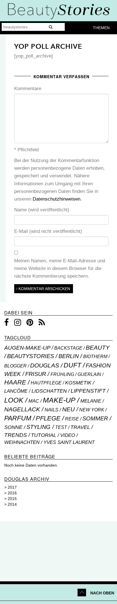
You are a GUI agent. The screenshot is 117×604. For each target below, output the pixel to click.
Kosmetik (78, 383)
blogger (15, 365)
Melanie (90, 401)
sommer (95, 418)
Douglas (44, 365)
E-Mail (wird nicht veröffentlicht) (48, 231)
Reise (72, 418)
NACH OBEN (102, 593)
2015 (12, 498)
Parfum (17, 418)
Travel (80, 427)
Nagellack (22, 409)
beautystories (30, 356)
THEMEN (101, 27)
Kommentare (27, 88)
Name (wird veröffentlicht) (41, 209)
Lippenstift (88, 391)
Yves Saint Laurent (69, 442)
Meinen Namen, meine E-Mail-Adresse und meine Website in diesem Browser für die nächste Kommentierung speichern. (59, 268)
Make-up (59, 400)
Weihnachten (21, 442)
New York (91, 409)
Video (67, 435)
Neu (68, 409)
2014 (12, 504)
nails (51, 409)
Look (13, 400)
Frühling (62, 374)
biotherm (95, 356)
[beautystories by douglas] (58, 10)
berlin (68, 356)
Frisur (35, 374)
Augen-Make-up (27, 348)
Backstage (68, 347)
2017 (12, 487)
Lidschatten (49, 391)
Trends (15, 435)
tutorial (43, 435)
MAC (33, 401)
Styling (38, 427)
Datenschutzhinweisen (56, 199)
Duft (72, 365)
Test (61, 427)
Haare (15, 382)
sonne (13, 427)
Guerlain (89, 374)
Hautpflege (46, 382)
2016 (12, 493)
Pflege (48, 418)
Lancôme (16, 391)
